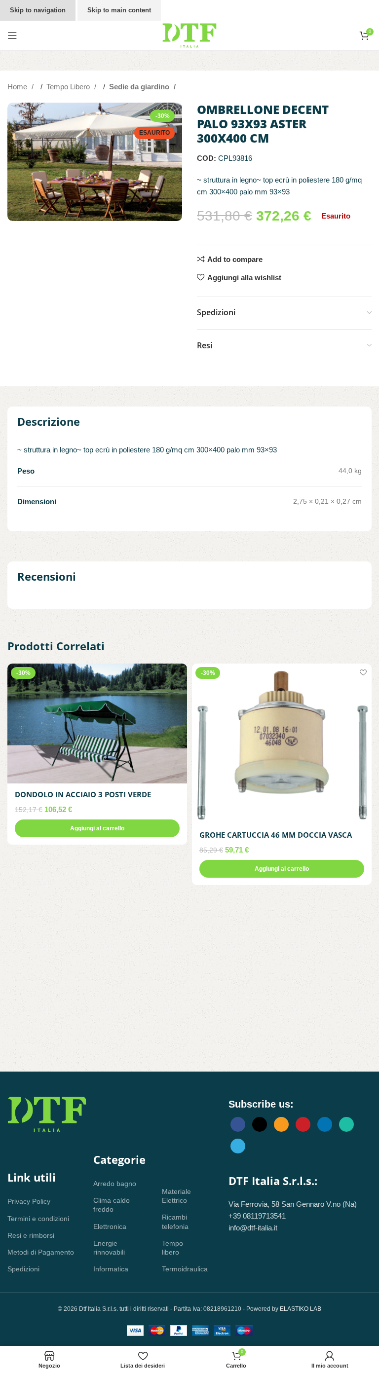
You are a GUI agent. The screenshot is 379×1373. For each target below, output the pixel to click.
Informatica (110, 1269)
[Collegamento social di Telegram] (237, 1146)
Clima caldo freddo (111, 1204)
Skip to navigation (38, 10)
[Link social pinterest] (303, 1124)
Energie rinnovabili (109, 1247)
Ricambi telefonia (175, 1221)
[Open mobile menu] (12, 35)
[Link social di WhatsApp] (346, 1124)
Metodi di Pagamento (40, 1252)
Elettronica (109, 1226)
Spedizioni (23, 1269)
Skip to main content (119, 10)
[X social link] (259, 1124)
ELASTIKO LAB (300, 1308)
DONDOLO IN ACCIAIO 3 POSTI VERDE (83, 794)
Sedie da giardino (140, 86)
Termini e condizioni (38, 1219)
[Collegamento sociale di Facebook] (237, 1124)
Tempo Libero (69, 86)
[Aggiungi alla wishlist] (178, 672)
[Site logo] (189, 35)
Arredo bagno (114, 1183)
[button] (97, 828)
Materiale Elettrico (176, 1195)
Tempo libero (172, 1247)
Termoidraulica (180, 1269)
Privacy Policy (28, 1201)
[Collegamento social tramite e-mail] (281, 1124)
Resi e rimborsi (30, 1235)
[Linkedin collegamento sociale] (324, 1124)
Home (18, 86)
